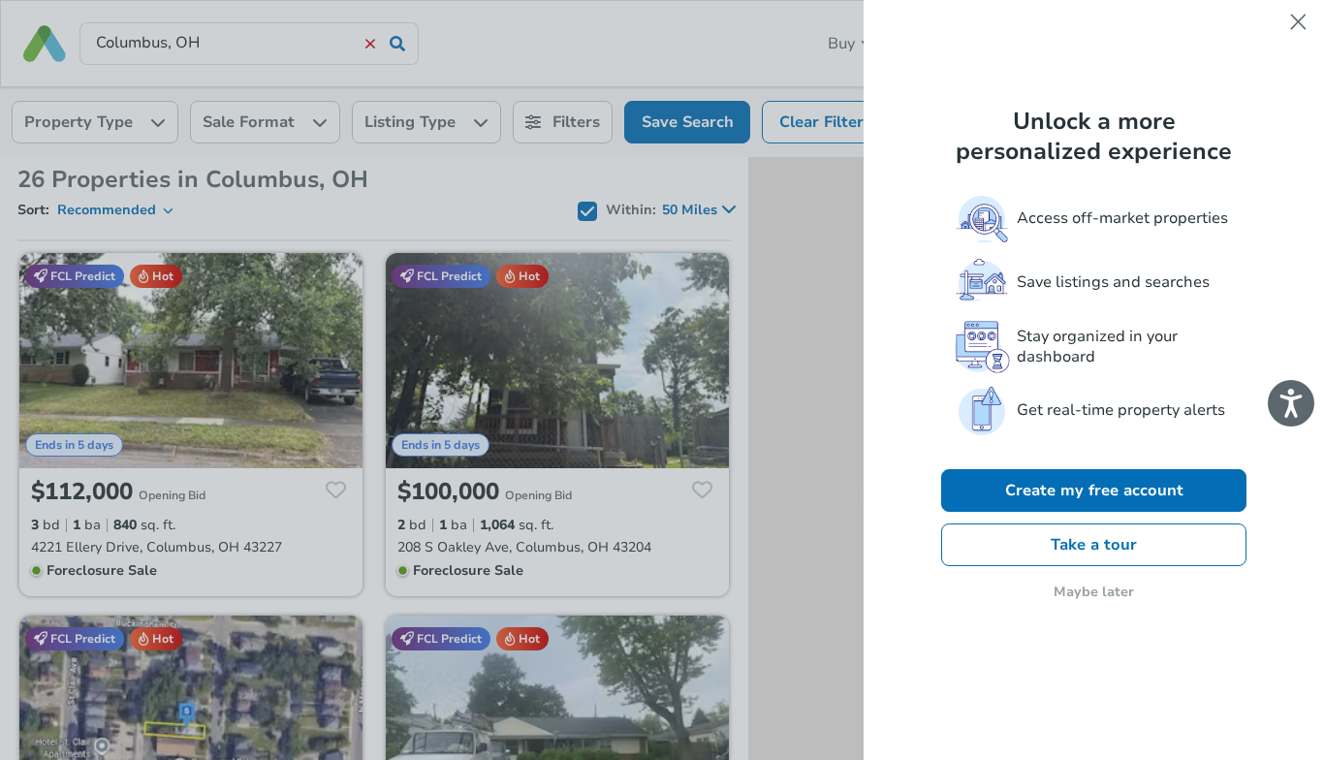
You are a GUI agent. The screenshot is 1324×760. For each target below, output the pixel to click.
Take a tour (1094, 544)
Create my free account (1094, 490)
